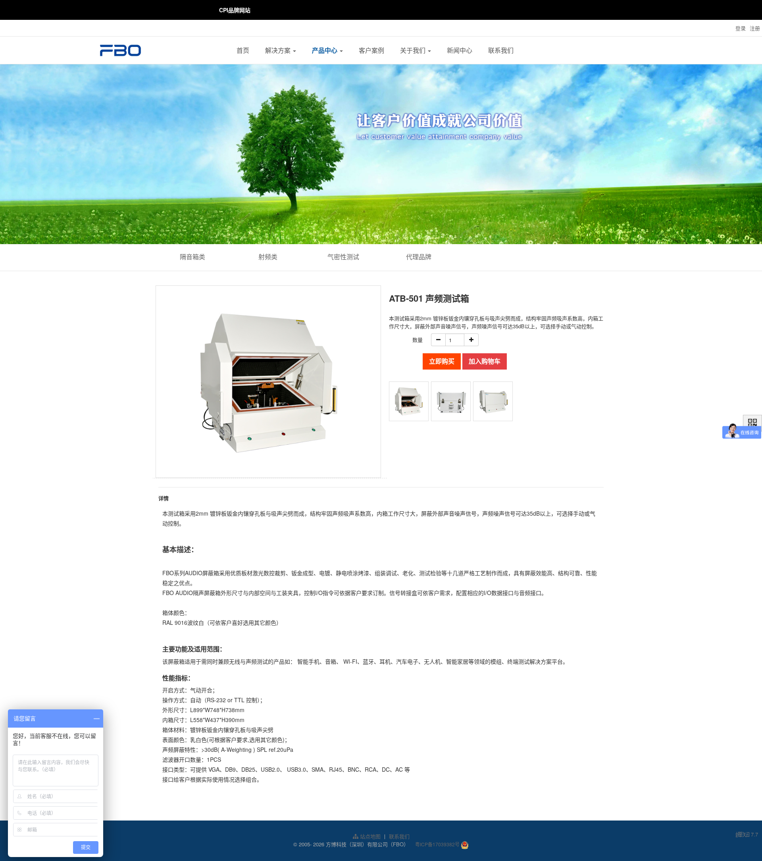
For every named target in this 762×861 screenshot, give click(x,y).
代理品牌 (418, 256)
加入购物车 (484, 361)
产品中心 (325, 50)
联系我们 (501, 50)
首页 (243, 50)
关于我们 (413, 50)
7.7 (747, 834)
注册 (755, 28)
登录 (740, 28)
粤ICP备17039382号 (437, 844)
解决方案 (278, 50)
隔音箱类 (192, 256)
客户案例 (371, 50)
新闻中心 (459, 50)
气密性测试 (343, 256)
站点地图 (369, 836)
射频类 (267, 256)
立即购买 (441, 361)
